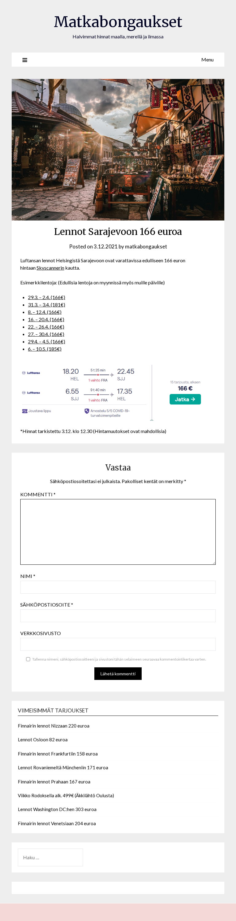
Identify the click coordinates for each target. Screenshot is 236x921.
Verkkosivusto (40, 633)
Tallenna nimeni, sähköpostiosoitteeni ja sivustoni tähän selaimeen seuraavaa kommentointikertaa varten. (119, 659)
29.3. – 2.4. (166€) (46, 297)
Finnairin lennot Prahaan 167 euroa (54, 781)
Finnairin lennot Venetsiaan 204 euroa (57, 823)
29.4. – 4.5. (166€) (46, 341)
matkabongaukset (146, 246)
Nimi (27, 576)
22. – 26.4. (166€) (46, 327)
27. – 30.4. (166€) (46, 334)
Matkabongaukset (118, 22)
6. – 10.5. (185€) (44, 349)
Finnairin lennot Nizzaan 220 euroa (53, 725)
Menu (207, 59)
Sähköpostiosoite (46, 604)
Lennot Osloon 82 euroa (43, 739)
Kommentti (38, 494)
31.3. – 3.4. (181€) (46, 304)
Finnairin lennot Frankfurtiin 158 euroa (58, 753)
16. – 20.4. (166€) (46, 319)
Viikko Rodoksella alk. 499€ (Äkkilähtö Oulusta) (66, 795)
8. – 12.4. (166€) (44, 312)
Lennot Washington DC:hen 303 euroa (57, 809)
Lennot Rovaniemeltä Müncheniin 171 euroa (63, 767)
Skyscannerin (50, 268)
